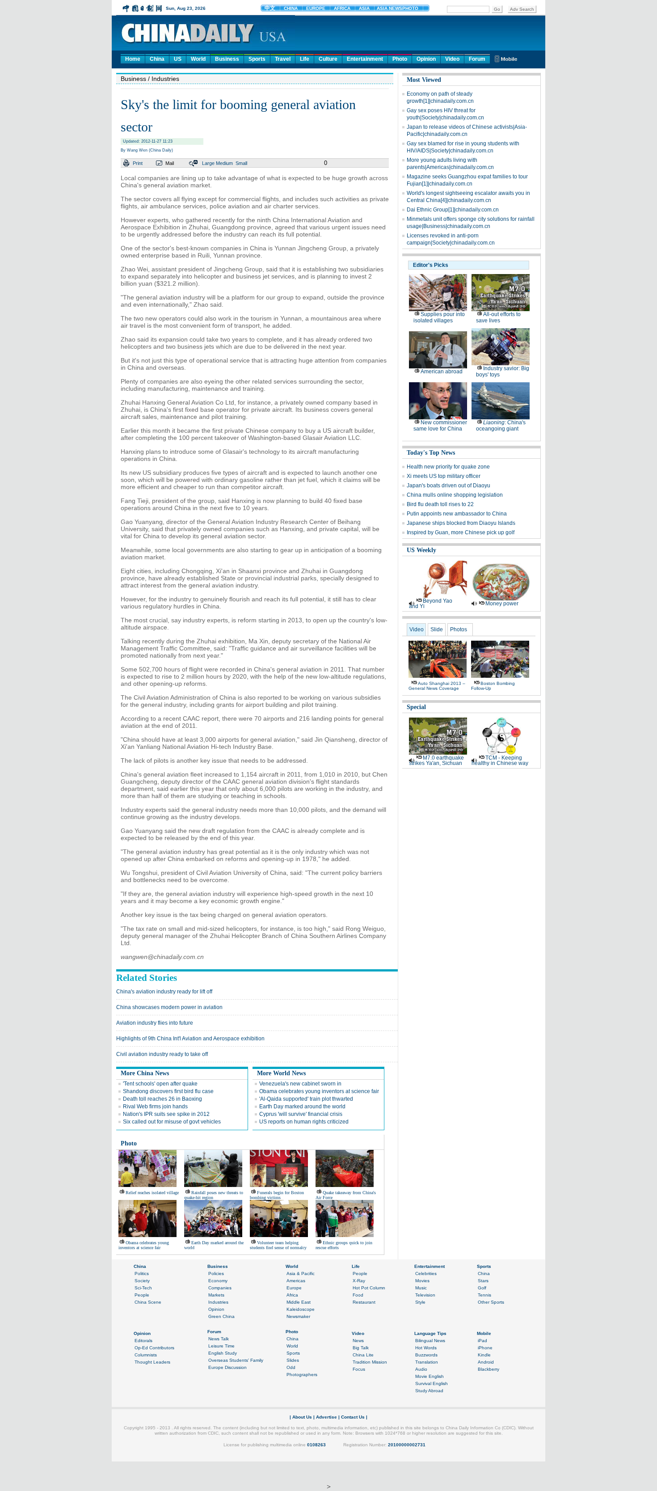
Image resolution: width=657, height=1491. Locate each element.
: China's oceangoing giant (501, 425)
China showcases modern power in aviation (169, 1007)
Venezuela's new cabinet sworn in (300, 1084)
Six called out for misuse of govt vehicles (172, 1122)
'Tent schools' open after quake (160, 1084)
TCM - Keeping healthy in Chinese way (500, 760)
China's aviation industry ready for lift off (164, 991)
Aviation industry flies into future (154, 1023)
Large (208, 163)
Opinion (426, 59)
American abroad (442, 371)
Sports (256, 59)
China (157, 59)
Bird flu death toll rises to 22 (440, 504)
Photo (399, 59)
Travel (283, 59)
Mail (169, 163)
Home (132, 59)
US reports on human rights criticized (304, 1122)
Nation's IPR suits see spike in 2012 (166, 1114)
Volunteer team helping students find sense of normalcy (278, 1245)
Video (452, 59)
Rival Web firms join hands (155, 1106)
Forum (477, 59)
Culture (328, 59)
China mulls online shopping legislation (455, 495)
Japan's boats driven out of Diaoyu (448, 485)
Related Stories (146, 977)
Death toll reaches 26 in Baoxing (162, 1099)
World (198, 59)
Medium (224, 163)
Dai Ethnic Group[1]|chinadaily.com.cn (453, 210)
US (177, 59)
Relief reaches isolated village (152, 1192)
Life (304, 59)
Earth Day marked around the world (302, 1106)
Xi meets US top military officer (443, 476)
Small (241, 163)
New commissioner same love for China (440, 425)
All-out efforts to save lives (498, 317)
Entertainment (365, 59)
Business (227, 59)
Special (416, 707)
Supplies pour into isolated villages (439, 317)
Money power (501, 603)
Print (138, 163)
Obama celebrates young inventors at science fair (319, 1091)
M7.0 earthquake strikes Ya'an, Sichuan (436, 760)
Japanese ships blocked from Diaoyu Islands (461, 523)
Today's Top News (431, 452)
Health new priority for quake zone (448, 467)
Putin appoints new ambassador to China (457, 514)
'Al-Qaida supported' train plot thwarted (306, 1099)
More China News (145, 1073)
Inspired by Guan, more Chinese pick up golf (460, 532)
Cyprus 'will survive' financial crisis (300, 1114)
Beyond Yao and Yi (430, 603)
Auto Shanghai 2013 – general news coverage (437, 686)
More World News (281, 1073)
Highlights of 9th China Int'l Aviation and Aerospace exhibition (190, 1038)
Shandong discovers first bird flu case (168, 1091)
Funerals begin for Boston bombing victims (277, 1195)
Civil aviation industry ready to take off (162, 1054)
